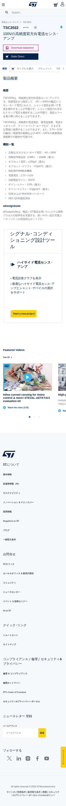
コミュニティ (9, 582)
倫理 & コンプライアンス (15, 673)
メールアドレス (10, 726)
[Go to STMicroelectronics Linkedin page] (18, 759)
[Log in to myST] (62, 4)
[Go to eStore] (56, 5)
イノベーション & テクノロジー (18, 502)
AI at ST (7, 610)
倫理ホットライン (11, 683)
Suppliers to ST (11, 521)
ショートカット (10, 635)
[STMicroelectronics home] (33, 4)
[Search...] (6, 12)
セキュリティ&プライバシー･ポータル (21, 701)
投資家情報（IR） (11, 484)
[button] (4, 4)
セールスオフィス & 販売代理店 (18, 573)
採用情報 (7, 511)
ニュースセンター (11, 592)
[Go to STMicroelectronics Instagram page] (28, 759)
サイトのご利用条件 (17, 792)
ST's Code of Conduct (14, 692)
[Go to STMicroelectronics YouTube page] (46, 759)
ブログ (6, 530)
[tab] (4, 68)
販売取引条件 (34, 792)
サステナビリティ (11, 493)
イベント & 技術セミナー (15, 601)
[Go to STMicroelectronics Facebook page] (37, 759)
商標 (44, 792)
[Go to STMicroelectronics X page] (10, 759)
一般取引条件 (9, 539)
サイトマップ (9, 644)
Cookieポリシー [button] (47, 795)
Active (26, 27)
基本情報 (7, 474)
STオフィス (8, 564)
